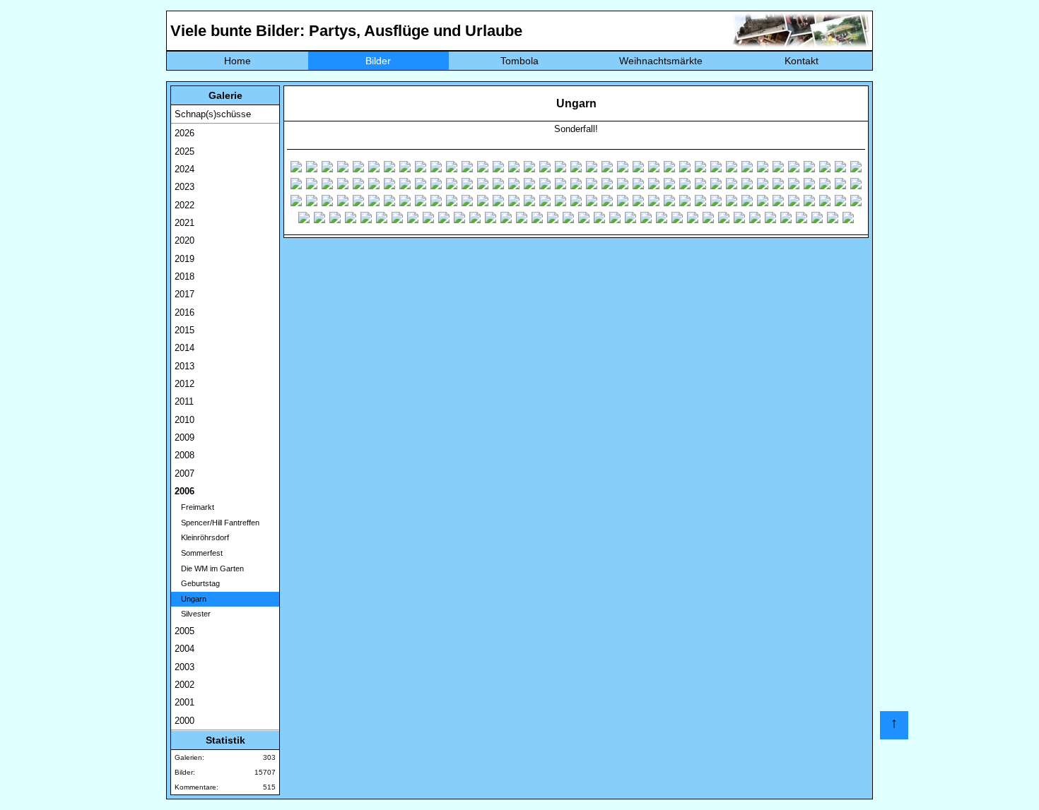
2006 (184, 491)
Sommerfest (199, 553)
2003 (184, 667)
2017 (184, 294)
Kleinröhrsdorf (202, 537)
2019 (184, 259)
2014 (184, 348)
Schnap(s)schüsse (213, 114)
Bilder (378, 60)
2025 (184, 151)
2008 (184, 455)
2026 (184, 133)
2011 (184, 401)
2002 (184, 684)
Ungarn (190, 599)
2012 (184, 384)
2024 (184, 169)
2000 (184, 720)
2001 (184, 702)
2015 (184, 330)
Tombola (519, 60)
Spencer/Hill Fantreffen (217, 522)
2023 (184, 186)
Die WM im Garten (209, 568)
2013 (184, 366)
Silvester (193, 613)
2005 (184, 631)
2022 (184, 205)
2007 (184, 473)
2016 (184, 312)
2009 (184, 437)
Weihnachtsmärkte (661, 60)
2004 (184, 648)
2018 (184, 276)
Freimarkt (194, 507)
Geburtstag (197, 583)
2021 (184, 223)
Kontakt (801, 60)
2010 (184, 420)
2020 (184, 240)
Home (237, 60)
